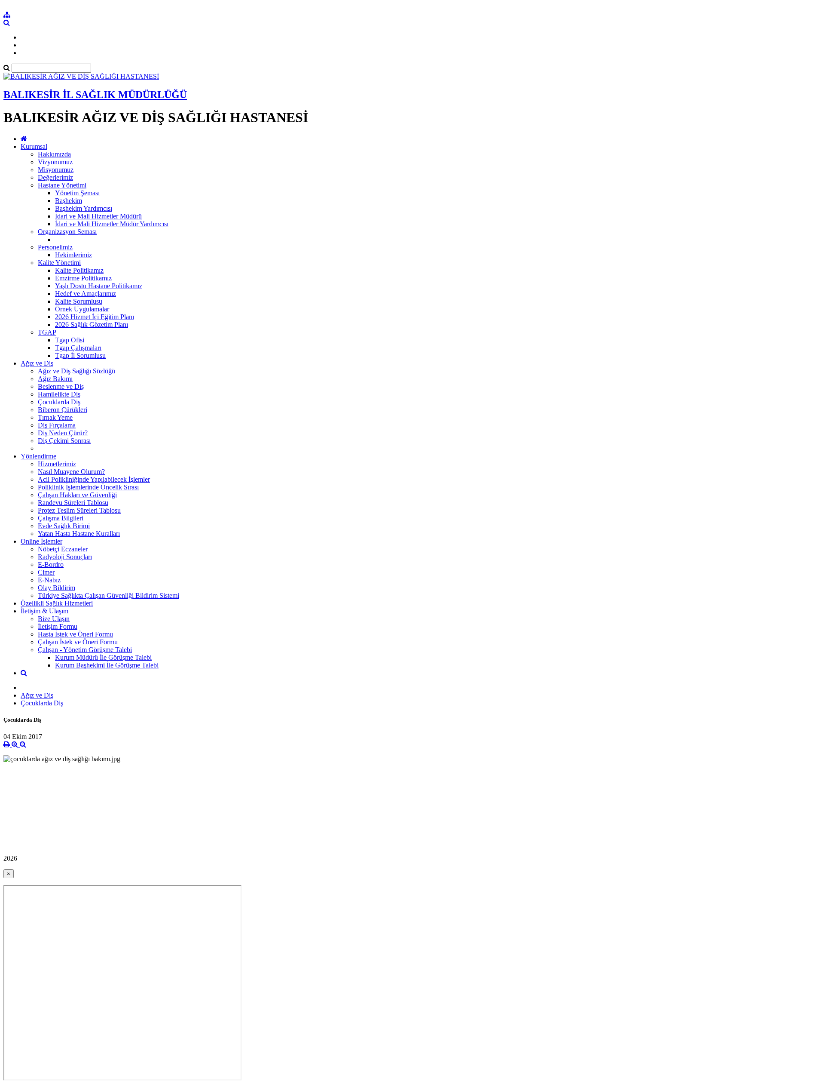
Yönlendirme (38, 456)
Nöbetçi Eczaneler (63, 549)
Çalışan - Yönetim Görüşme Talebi (85, 649)
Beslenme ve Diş (61, 386)
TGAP (47, 332)
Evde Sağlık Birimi (64, 525)
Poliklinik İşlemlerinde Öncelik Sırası (88, 487)
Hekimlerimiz (73, 254)
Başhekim (68, 200)
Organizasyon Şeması (67, 231)
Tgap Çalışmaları (78, 347)
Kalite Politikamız (79, 270)
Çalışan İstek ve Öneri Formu (78, 642)
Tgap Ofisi (69, 340)
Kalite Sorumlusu (78, 301)
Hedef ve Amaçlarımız (85, 293)
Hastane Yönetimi (62, 185)
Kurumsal (34, 146)
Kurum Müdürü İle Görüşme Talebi (103, 657)
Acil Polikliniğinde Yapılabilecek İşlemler (94, 479)
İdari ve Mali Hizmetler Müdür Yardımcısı (111, 224)
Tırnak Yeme (55, 417)
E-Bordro (51, 564)
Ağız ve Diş (37, 363)
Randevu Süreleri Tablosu (73, 502)
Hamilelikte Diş (59, 394)
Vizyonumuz (55, 162)
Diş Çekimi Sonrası (64, 440)
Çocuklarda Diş (59, 402)
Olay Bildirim (56, 587)
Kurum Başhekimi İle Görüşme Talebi (107, 665)
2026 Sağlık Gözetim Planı (91, 324)
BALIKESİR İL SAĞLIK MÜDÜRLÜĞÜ (95, 94)
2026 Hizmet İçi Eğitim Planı (94, 316)
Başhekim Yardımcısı (83, 208)
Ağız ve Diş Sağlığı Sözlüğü (76, 371)
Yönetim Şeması (77, 193)
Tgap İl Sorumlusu (80, 355)
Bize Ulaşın (54, 618)
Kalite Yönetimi (59, 262)
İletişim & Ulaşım (44, 611)
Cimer (46, 572)
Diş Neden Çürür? (63, 433)
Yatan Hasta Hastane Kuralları (79, 533)
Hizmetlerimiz (57, 464)
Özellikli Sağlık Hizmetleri (57, 603)
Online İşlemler (41, 541)
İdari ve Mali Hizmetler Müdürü (98, 216)
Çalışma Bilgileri (60, 518)
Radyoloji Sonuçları (65, 556)
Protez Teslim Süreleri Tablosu (79, 510)
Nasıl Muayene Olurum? (71, 471)
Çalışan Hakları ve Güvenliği (77, 494)
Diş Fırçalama (57, 425)
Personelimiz (55, 247)
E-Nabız (49, 580)
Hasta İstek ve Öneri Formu (75, 634)
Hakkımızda (54, 154)
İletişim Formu (57, 626)
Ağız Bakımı (55, 378)
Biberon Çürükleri (62, 409)
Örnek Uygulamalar (82, 309)
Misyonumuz (55, 169)
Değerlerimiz (55, 177)
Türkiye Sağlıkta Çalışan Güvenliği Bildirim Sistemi (108, 595)
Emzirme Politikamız (83, 278)
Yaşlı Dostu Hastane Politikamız (98, 285)
